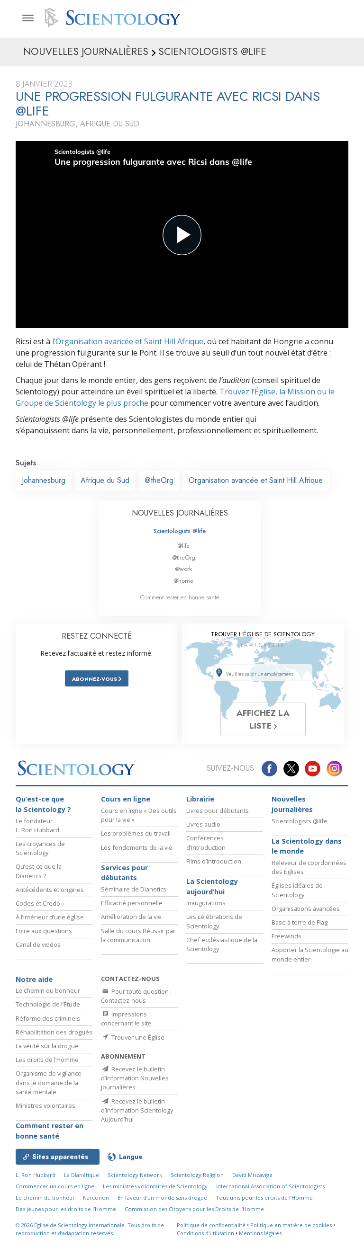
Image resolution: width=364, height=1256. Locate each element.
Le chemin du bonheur (48, 990)
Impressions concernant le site (126, 1018)
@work (183, 568)
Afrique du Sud (105, 480)
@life (183, 545)
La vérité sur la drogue (47, 1046)
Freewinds (286, 936)
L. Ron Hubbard (35, 1174)
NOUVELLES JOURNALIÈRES (180, 513)
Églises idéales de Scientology (297, 890)
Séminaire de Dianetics (133, 889)
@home (183, 580)
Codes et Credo (38, 903)
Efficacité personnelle (132, 903)
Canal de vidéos (38, 944)
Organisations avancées (306, 908)
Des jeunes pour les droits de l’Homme (66, 1208)
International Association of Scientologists (270, 1186)
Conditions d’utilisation (205, 1233)
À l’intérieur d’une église (50, 917)
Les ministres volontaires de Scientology (155, 1186)
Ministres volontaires (45, 1105)
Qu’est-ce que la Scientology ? (43, 804)
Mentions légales (260, 1233)
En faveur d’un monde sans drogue (162, 1197)
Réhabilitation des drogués (54, 1032)
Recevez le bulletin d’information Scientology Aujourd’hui (137, 1110)
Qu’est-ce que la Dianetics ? (39, 871)
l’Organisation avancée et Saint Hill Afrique (127, 341)
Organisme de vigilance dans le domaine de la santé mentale (49, 1082)
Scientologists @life (180, 530)
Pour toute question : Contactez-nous (136, 996)
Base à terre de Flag (300, 922)
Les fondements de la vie (137, 847)
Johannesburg (43, 480)
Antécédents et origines (50, 889)
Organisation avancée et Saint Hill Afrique (256, 480)
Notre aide (34, 979)
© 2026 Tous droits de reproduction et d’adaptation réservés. (90, 1229)
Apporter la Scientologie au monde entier (310, 954)
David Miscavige (252, 1174)
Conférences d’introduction (206, 842)
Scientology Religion (197, 1174)
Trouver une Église (137, 1037)
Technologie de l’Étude (48, 1004)
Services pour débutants (124, 872)
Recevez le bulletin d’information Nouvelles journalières (135, 1078)
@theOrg (159, 480)
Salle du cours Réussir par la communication (138, 935)
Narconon (96, 1197)
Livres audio (203, 824)
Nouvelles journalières (292, 804)
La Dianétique (81, 1174)
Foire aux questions (44, 930)
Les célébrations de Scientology (214, 921)
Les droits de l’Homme (47, 1059)
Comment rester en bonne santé (179, 597)
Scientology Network (135, 1174)
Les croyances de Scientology (40, 848)
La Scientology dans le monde (307, 846)
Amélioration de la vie (131, 916)
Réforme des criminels (48, 1018)
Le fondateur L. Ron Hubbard (37, 825)
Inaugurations (206, 903)
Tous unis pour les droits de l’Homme (264, 1197)
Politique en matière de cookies (291, 1225)
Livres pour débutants (217, 810)
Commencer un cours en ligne (55, 1186)
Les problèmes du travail (136, 833)
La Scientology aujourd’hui (212, 886)
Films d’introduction (213, 861)
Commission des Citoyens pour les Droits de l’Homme (194, 1208)
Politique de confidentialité (211, 1225)
